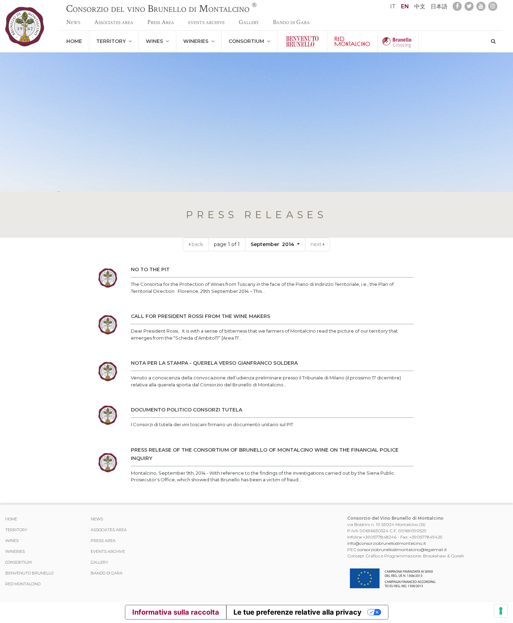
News (73, 22)
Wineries (197, 41)
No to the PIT (150, 269)
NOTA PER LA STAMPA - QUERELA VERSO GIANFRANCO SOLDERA (214, 363)
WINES (156, 41)
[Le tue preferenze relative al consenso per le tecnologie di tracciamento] (500, 610)
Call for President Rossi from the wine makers (200, 316)
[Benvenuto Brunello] (302, 41)
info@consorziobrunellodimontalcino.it (386, 543)
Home (74, 41)
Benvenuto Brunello (29, 573)
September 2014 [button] (273, 244)
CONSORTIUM (248, 41)
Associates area (113, 22)
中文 (419, 6)
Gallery (249, 22)
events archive (206, 22)
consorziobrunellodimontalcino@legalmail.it (402, 549)
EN (405, 6)
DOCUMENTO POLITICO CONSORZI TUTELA (186, 410)
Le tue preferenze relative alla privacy (297, 612)
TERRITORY (112, 41)
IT (393, 6)
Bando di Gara (291, 22)
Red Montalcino (22, 583)
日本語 (439, 6)
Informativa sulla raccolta (175, 612)
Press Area (160, 22)
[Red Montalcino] (352, 41)
